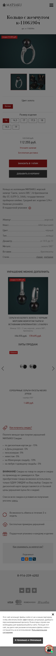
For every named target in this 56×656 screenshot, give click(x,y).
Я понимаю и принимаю (28, 640)
